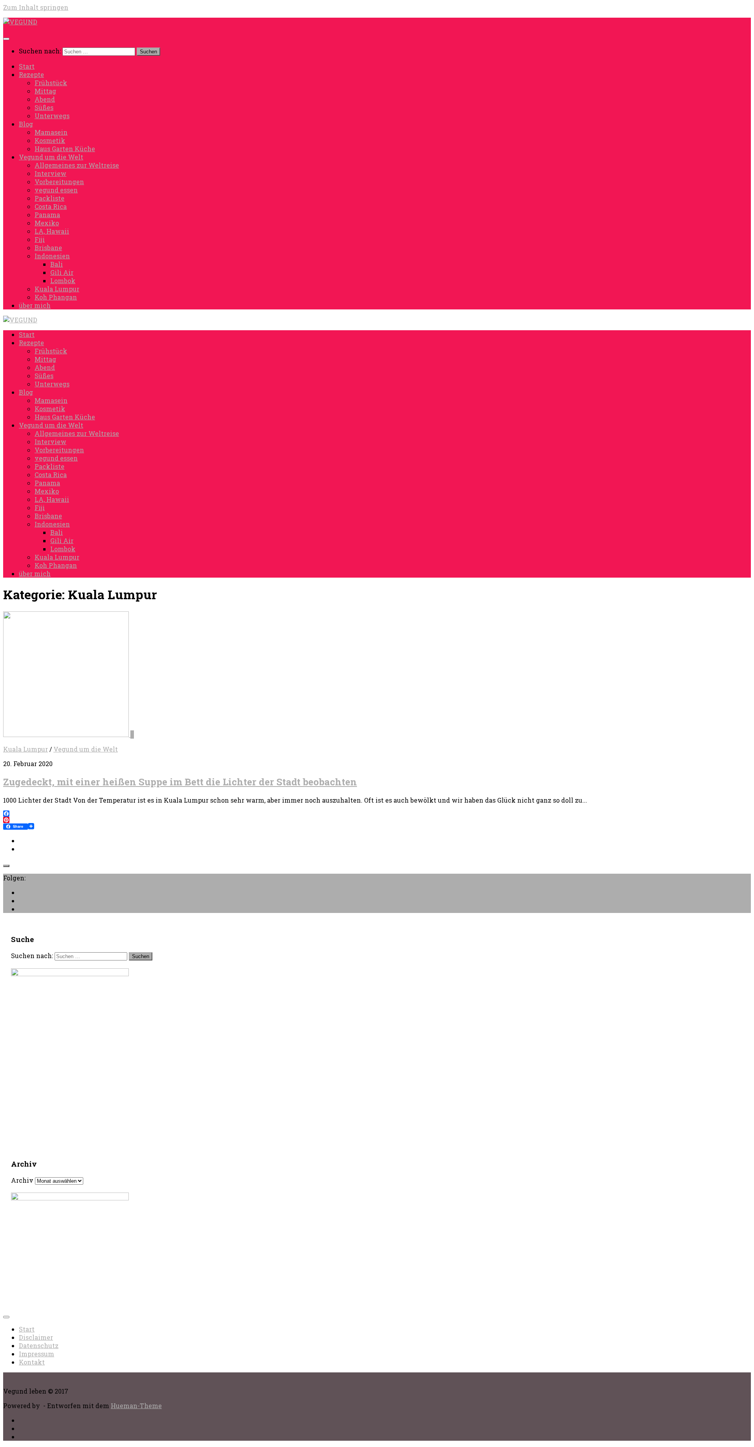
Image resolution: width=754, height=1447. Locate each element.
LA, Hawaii (52, 231)
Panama (47, 214)
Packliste (49, 198)
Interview (50, 173)
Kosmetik (50, 140)
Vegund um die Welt (51, 157)
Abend (45, 99)
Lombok (62, 280)
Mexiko (47, 223)
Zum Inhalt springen (35, 7)
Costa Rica (51, 206)
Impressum (36, 1354)
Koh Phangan (56, 297)
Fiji (40, 239)
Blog (26, 124)
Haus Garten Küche (65, 149)
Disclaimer (36, 1337)
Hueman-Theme (136, 1405)
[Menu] (6, 39)
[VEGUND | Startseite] (20, 22)
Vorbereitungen (59, 181)
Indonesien (52, 256)
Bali (56, 264)
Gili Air (61, 272)
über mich (35, 305)
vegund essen (56, 190)
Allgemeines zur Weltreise (77, 165)
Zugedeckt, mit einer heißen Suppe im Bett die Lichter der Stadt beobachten (180, 782)
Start (27, 66)
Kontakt (32, 1362)
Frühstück (51, 83)
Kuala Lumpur (57, 289)
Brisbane (48, 247)
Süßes (44, 107)
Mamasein (51, 132)
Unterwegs (52, 116)
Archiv (22, 1180)
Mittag (45, 91)
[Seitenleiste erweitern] (6, 866)
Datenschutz (39, 1345)
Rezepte (31, 74)
